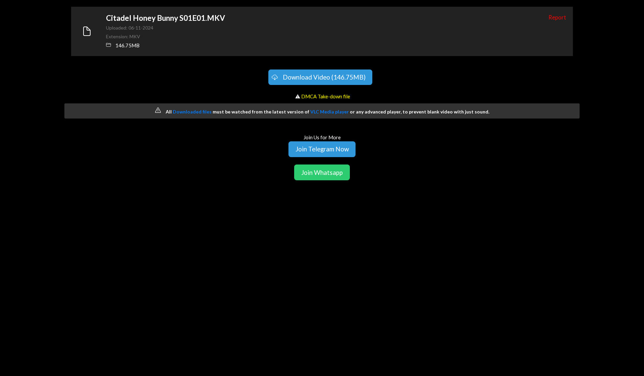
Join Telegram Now (322, 149)
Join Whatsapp (322, 172)
